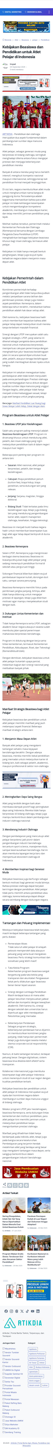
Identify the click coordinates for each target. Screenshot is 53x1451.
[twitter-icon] (22, 1311)
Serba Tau (9, 1381)
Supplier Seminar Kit (13, 1374)
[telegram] (20, 1185)
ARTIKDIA (7, 134)
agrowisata (33, 1372)
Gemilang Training (12, 1432)
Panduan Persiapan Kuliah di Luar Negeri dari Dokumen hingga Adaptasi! (37, 1220)
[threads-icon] (16, 1311)
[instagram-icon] (11, 1311)
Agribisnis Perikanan (37, 1354)
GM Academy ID (11, 1428)
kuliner (45, 1385)
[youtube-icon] (32, 1311)
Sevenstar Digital (12, 1378)
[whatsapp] (15, 1185)
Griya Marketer (11, 1424)
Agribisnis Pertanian (36, 1358)
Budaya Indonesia (42, 1367)
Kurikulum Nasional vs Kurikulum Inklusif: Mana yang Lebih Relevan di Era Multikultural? (37, 1259)
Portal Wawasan (11, 1399)
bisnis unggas (34, 1381)
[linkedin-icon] (38, 1311)
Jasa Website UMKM (13, 1420)
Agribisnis (33, 1349)
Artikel (41, 1363)
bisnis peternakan (36, 1376)
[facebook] (9, 1185)
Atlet (31, 1367)
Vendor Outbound (12, 1366)
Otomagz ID (10, 1417)
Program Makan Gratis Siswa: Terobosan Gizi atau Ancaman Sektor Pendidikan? (12, 1258)
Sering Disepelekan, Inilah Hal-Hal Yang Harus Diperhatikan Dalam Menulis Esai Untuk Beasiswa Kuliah (13, 1221)
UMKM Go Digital (12, 1370)
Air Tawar (32, 1363)
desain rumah (34, 1385)
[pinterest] (26, 1185)
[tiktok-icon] (27, 1311)
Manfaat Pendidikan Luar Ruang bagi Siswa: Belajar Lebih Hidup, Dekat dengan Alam (23, 404)
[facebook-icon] (6, 1311)
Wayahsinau (9, 1348)
